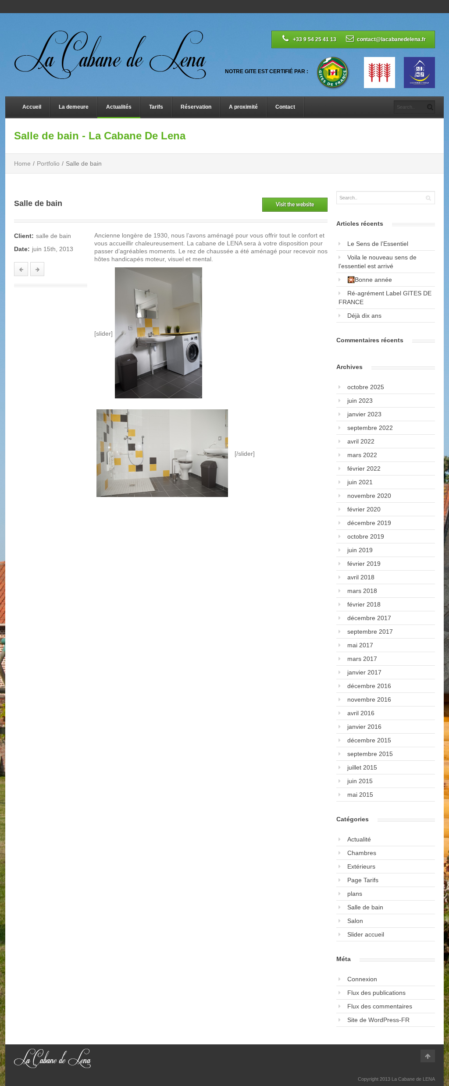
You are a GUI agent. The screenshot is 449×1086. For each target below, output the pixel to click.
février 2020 (364, 509)
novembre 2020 (369, 495)
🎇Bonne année (369, 279)
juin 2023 (360, 400)
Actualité (359, 839)
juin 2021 (360, 482)
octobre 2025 (365, 386)
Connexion (362, 979)
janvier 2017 (364, 672)
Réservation (196, 107)
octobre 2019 (365, 536)
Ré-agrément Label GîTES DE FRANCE (385, 297)
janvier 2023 (364, 414)
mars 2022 (362, 454)
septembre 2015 (370, 753)
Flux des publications (376, 992)
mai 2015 (360, 794)
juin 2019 (360, 550)
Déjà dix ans (364, 315)
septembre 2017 (370, 631)
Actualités (119, 107)
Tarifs (156, 107)
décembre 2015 (369, 740)
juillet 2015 (362, 767)
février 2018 (364, 604)
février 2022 (364, 468)
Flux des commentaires (379, 1006)
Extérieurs (361, 866)
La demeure (74, 107)
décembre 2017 (369, 617)
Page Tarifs (362, 880)
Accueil (31, 107)
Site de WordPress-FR (378, 1019)
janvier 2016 (364, 726)
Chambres (361, 852)
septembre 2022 (370, 427)
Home (22, 163)
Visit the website (295, 204)
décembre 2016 (369, 685)
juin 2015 (360, 780)
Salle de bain (365, 907)
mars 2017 (362, 658)
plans (354, 893)
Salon (355, 920)
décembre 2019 (369, 522)
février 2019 (364, 563)
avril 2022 (360, 441)
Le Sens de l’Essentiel (377, 243)
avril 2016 (360, 713)
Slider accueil (365, 934)
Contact (285, 107)
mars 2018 (362, 590)
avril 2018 (360, 577)
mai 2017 (360, 645)
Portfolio (48, 163)
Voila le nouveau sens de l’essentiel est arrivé (378, 262)
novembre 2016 (369, 699)
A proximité (243, 107)
